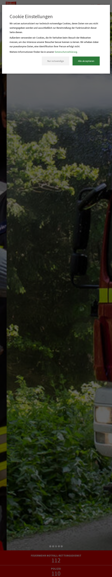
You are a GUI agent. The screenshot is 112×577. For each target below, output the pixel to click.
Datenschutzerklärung (66, 51)
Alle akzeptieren (86, 61)
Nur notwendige (55, 61)
